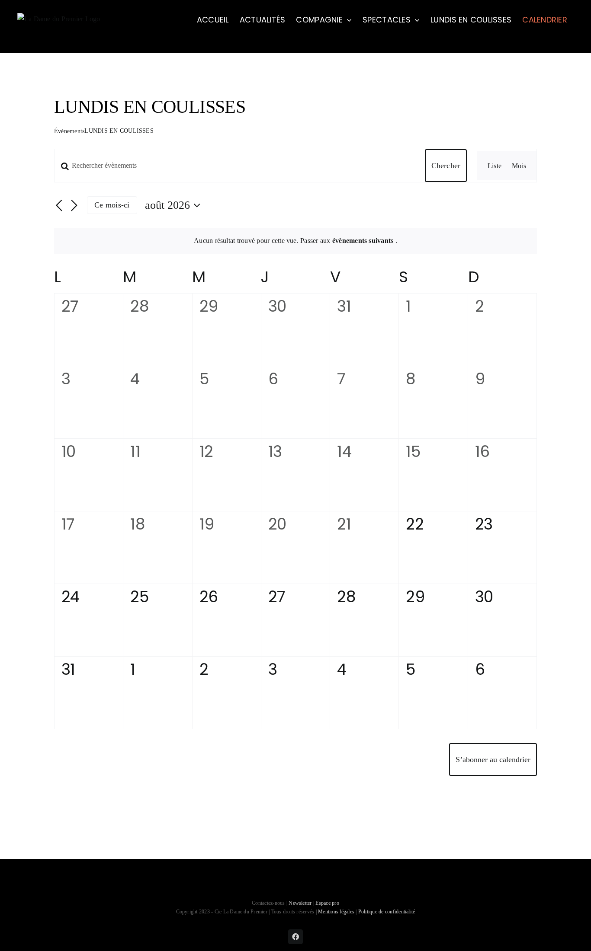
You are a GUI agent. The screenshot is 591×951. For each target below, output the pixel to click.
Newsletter (301, 903)
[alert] (295, 241)
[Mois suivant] (74, 206)
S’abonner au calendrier (493, 759)
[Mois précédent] (59, 206)
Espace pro (327, 903)
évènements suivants (363, 240)
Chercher (445, 165)
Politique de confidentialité (386, 912)
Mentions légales (336, 912)
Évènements (69, 131)
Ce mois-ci (111, 205)
